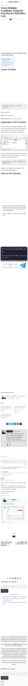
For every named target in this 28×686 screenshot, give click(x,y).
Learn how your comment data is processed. (13, 467)
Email (2, 681)
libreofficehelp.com (5, 636)
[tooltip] (7, 424)
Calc (2, 5)
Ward (13, 501)
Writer (21, 255)
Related (6, 65)
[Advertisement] (14, 37)
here (12, 653)
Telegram (8, 440)
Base (7, 257)
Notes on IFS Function (7, 64)
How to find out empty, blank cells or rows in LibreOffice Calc (19, 408)
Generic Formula (6, 60)
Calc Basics (5, 5)
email (9, 442)
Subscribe (4, 590)
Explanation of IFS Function (8, 62)
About (2, 684)
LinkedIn (18, 440)
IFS (14, 536)
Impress (25, 255)
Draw (3, 257)
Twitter (13, 440)
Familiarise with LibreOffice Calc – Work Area (14, 596)
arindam (13, 19)
